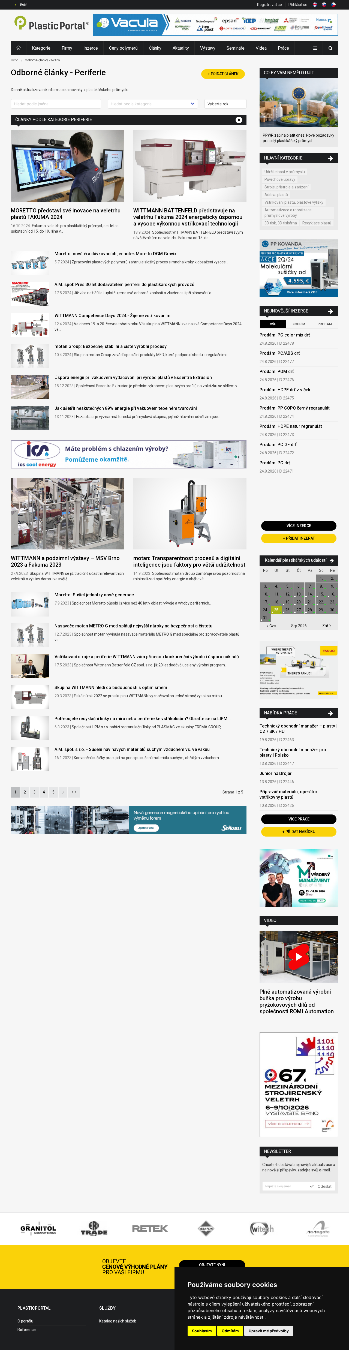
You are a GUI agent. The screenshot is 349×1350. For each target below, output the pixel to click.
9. (332, 586)
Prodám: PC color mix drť (285, 335)
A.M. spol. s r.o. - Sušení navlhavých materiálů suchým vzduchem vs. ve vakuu (132, 749)
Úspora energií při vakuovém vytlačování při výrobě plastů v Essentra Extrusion (133, 377)
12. (287, 594)
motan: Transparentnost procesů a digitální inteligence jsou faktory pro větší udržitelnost (189, 561)
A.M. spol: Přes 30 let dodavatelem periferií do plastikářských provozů (124, 284)
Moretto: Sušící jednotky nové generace (94, 594)
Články (155, 48)
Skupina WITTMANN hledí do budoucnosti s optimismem (111, 687)
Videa (261, 48)
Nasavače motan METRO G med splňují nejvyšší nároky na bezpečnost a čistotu (133, 626)
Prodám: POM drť (277, 371)
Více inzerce (299, 526)
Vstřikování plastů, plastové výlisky (293, 202)
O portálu (25, 1321)
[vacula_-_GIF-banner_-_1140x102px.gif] (215, 25)
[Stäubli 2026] (128, 820)
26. (287, 610)
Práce (283, 48)
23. (332, 602)
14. (310, 594)
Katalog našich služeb (117, 1321)
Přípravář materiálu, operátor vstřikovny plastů (288, 794)
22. (321, 602)
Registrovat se (269, 4)
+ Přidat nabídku (298, 831)
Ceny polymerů (123, 48)
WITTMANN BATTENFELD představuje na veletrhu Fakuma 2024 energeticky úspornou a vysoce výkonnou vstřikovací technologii (187, 217)
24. (265, 610)
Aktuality (181, 48)
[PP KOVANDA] (299, 268)
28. (310, 610)
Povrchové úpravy (279, 179)
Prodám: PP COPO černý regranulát (295, 408)
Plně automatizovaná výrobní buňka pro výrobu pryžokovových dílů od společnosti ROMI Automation (297, 1001)
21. (310, 602)
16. (332, 594)
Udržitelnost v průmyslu (284, 172)
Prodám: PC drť (275, 462)
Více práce (298, 819)
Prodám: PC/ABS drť (280, 353)
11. (276, 594)
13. (299, 594)
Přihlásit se (297, 4)
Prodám (325, 324)
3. (265, 586)
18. (276, 602)
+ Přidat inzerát (299, 538)
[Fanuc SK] (299, 670)
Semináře (236, 48)
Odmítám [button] (230, 1330)
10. (265, 594)
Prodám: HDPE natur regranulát (291, 426)
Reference (26, 1329)
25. (276, 610)
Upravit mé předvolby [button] (269, 1330)
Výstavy (207, 48)
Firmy (67, 48)
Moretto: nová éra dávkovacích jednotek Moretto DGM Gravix (115, 253)
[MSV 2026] (299, 1085)
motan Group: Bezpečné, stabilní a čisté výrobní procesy (111, 346)
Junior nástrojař (276, 773)
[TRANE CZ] (128, 455)
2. (332, 578)
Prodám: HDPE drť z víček (285, 389)
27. (299, 610)
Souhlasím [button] (202, 1330)
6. (298, 586)
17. (265, 602)
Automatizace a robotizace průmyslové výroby (288, 213)
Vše (273, 324)
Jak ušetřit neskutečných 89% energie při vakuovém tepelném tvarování (126, 408)
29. (321, 610)
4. (276, 586)
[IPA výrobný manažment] (299, 878)
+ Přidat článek (223, 74)
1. (321, 578)
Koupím (299, 324)
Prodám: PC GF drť (278, 444)
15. (321, 594)
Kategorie (41, 48)
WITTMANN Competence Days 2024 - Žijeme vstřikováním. (113, 315)
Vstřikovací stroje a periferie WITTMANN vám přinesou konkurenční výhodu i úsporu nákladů (147, 656)
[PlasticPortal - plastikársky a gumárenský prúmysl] (52, 25)
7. (310, 586)
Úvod (15, 60)
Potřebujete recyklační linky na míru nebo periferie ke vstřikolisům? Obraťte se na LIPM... (143, 718)
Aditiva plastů (276, 195)
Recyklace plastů (316, 223)
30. (332, 610)
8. (321, 586)
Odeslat (324, 1186)
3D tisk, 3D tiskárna (280, 223)
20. (299, 602)
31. (265, 618)
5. (287, 586)
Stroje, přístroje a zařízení (286, 187)
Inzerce (90, 48)
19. (287, 602)
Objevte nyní (212, 1265)
